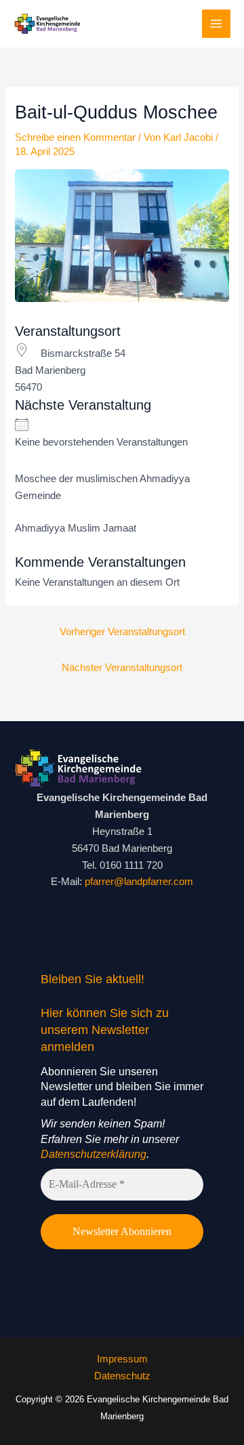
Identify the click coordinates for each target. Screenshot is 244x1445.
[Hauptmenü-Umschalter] (216, 23)
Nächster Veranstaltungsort (122, 667)
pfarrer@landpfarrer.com (139, 881)
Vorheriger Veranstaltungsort (122, 631)
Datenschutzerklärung (93, 1154)
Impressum (122, 1359)
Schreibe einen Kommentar (75, 137)
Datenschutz (122, 1376)
